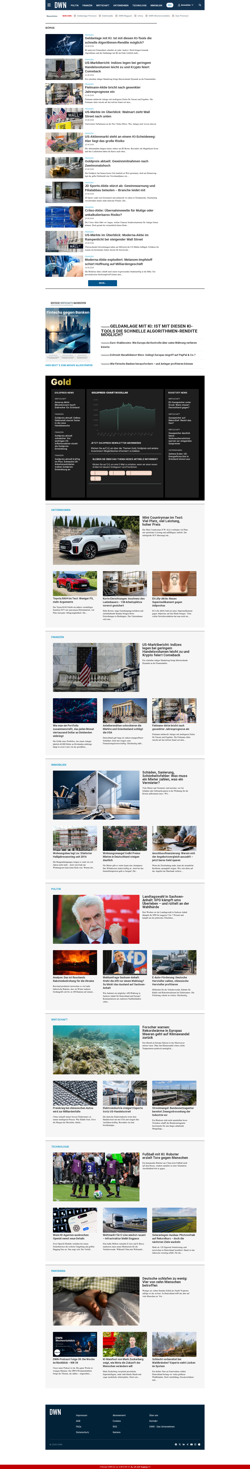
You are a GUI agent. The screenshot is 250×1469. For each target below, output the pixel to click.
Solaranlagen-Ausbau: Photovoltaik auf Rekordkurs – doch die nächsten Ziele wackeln (173, 1238)
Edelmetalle (107, 16)
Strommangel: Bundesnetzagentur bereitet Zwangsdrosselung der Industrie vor (173, 1111)
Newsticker (52, 16)
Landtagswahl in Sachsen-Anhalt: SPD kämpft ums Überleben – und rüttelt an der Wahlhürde (165, 902)
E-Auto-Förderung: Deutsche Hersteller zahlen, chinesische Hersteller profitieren (170, 981)
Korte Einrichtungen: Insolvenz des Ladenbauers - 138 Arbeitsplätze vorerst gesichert (124, 602)
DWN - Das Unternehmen (162, 1426)
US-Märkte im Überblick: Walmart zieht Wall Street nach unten (117, 114)
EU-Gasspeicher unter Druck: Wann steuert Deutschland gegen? (180, 405)
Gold (98, 478)
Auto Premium (181, 16)
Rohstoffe (119, 473)
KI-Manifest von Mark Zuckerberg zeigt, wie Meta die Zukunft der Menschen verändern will (123, 1363)
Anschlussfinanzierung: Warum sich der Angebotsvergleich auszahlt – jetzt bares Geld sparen (173, 857)
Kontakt (153, 1421)
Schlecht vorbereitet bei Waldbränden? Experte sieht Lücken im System (173, 1363)
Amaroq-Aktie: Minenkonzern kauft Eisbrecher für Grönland (67, 405)
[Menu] (49, 5)
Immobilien (156, 5)
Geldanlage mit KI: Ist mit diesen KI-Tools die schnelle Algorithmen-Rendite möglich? (118, 40)
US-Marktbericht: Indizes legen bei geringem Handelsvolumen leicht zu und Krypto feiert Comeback (118, 67)
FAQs (78, 1426)
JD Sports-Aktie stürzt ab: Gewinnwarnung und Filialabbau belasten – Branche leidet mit (120, 188)
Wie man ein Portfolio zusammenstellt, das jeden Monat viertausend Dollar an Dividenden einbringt (73, 730)
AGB (78, 1421)
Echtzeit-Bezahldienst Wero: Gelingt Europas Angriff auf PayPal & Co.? (153, 354)
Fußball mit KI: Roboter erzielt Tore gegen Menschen (165, 1156)
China (140, 16)
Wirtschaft (102, 5)
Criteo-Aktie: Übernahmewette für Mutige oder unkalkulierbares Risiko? (119, 213)
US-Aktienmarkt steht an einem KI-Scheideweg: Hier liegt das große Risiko (120, 139)
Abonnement (119, 1415)
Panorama (58, 1270)
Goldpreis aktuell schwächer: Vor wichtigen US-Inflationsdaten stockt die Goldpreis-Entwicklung (66, 442)
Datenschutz (82, 1432)
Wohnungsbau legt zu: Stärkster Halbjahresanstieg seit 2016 (72, 855)
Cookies (117, 1421)
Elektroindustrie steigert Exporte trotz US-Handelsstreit (123, 1109)
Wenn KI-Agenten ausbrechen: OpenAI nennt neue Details (71, 1236)
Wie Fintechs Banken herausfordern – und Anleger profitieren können (151, 363)
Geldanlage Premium (86, 16)
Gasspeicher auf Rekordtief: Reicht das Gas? (180, 420)
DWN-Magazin (125, 16)
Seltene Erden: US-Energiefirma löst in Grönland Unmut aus (179, 456)
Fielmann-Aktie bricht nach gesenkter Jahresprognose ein (113, 90)
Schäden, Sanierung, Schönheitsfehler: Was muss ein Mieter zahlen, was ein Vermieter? (164, 778)
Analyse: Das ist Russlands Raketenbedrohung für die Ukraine (73, 979)
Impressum (81, 1415)
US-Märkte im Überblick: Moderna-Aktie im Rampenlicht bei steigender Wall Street (117, 237)
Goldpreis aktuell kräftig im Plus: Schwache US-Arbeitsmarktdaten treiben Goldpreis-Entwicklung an (67, 464)
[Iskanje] (199, 4)
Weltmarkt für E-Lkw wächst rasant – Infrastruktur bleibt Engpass (124, 1236)
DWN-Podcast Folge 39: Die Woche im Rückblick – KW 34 (74, 1361)
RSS (115, 1426)
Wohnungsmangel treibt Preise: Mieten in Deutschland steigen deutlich (122, 857)
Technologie (139, 5)
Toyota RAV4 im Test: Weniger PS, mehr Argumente (73, 600)
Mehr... (102, 283)
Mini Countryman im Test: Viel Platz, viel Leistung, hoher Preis (162, 521)
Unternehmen (120, 5)
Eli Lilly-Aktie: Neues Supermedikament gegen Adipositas (167, 602)
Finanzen (87, 5)
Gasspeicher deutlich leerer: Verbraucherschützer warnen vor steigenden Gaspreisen (180, 438)
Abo (170, 5)
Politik (75, 5)
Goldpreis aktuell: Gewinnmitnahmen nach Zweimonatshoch (116, 163)
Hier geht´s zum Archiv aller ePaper (68, 365)
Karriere (117, 1432)
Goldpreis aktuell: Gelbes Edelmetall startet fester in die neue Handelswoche (67, 422)
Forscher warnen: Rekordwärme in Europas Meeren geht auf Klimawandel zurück (165, 1032)
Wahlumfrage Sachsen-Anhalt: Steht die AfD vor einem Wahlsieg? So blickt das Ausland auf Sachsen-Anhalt (124, 982)
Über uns (153, 1415)
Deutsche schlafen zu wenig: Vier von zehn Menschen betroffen (164, 1282)
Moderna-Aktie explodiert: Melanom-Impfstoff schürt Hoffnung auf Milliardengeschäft (118, 262)
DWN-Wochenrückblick (159, 16)
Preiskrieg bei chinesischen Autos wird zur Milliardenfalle (73, 1109)
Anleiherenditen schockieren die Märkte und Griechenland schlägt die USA (123, 729)
